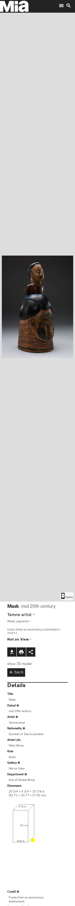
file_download (12, 652)
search (68, 5)
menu (61, 5)
